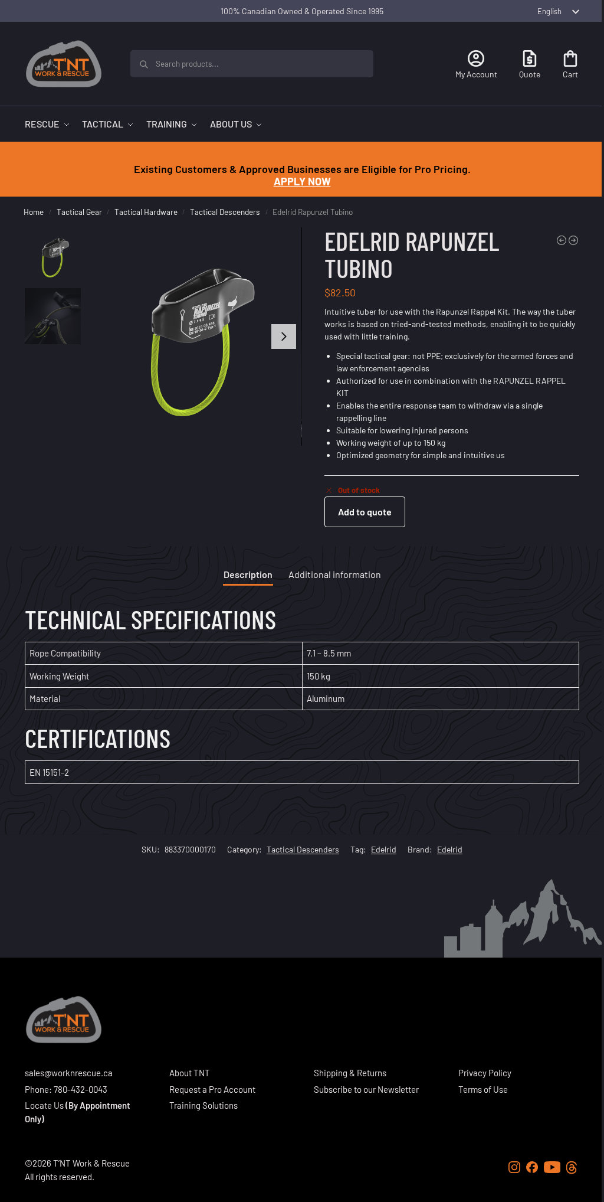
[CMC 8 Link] (573, 240)
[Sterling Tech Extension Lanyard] (561, 240)
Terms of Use (483, 1089)
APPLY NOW (302, 181)
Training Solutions (203, 1105)
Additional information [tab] (334, 574)
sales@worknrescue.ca (69, 1072)
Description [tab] (248, 574)
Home (34, 212)
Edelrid (383, 849)
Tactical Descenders (225, 212)
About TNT (189, 1072)
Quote (529, 74)
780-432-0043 (80, 1089)
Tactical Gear (79, 212)
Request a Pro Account (212, 1089)
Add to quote (365, 511)
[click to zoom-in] (193, 336)
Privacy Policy (484, 1072)
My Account (476, 74)
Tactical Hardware (146, 212)
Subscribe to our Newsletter (366, 1089)
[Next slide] (283, 336)
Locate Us (44, 1105)
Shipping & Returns (350, 1072)
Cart (570, 74)
